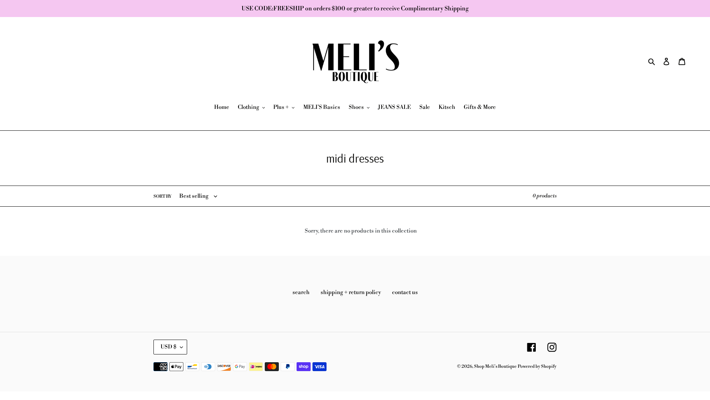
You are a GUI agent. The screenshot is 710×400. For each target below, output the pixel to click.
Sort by (162, 196)
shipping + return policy (351, 292)
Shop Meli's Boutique (495, 366)
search (301, 292)
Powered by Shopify (537, 366)
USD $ (168, 346)
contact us (405, 292)
